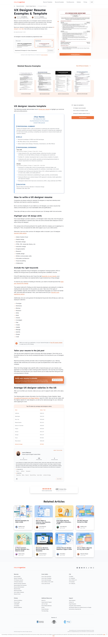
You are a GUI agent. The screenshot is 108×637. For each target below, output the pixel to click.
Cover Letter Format (46, 583)
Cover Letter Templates (46, 578)
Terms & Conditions (18, 600)
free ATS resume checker (56, 342)
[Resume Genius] (19, 2)
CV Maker (71, 576)
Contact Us (71, 602)
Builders (79, 2)
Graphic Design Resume (31, 6)
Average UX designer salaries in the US (81, 113)
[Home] (14, 6)
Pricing (85, 2)
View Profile (59, 478)
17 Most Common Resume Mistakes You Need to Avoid (22, 549)
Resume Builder (17, 576)
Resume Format (17, 594)
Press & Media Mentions (47, 605)
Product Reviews (45, 609)
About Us (43, 600)
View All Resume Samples (82, 65)
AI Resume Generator (18, 581)
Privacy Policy (17, 602)
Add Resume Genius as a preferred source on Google (80, 607)
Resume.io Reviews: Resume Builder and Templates (42, 549)
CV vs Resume (72, 583)
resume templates (44, 54)
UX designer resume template (79, 108)
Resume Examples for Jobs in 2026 (22, 521)
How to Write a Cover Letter (47, 581)
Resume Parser (17, 588)
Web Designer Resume (45, 93)
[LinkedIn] (17, 479)
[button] (68, 622)
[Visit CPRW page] (54, 622)
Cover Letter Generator (46, 576)
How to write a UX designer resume (80, 110)
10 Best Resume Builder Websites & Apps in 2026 (64, 548)
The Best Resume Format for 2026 (82, 521)
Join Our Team (45, 603)
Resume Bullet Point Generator (20, 585)
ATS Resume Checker (18, 580)
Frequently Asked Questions (75, 605)
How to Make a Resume (19, 592)
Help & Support (72, 600)
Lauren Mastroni (26, 452)
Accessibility (16, 605)
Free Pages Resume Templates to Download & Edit (63, 522)
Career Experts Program (47, 602)
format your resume (44, 109)
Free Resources (70, 2)
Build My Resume (76, 54)
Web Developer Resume (82, 93)
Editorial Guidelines (18, 607)
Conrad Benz (41, 16)
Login (92, 2)
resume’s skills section (20, 233)
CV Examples (72, 581)
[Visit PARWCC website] (40, 622)
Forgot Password (72, 603)
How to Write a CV (73, 580)
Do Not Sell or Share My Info (75, 609)
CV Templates (72, 578)
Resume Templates (47, 2)
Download (51, 50)
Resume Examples (59, 2)
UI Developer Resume (26, 93)
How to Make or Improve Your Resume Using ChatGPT (43, 522)
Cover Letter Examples (46, 580)
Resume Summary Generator (20, 583)
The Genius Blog (45, 610)
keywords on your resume (49, 276)
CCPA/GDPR (16, 603)
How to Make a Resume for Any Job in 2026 (84, 548)
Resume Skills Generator (19, 587)
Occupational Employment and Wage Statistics (26, 398)
